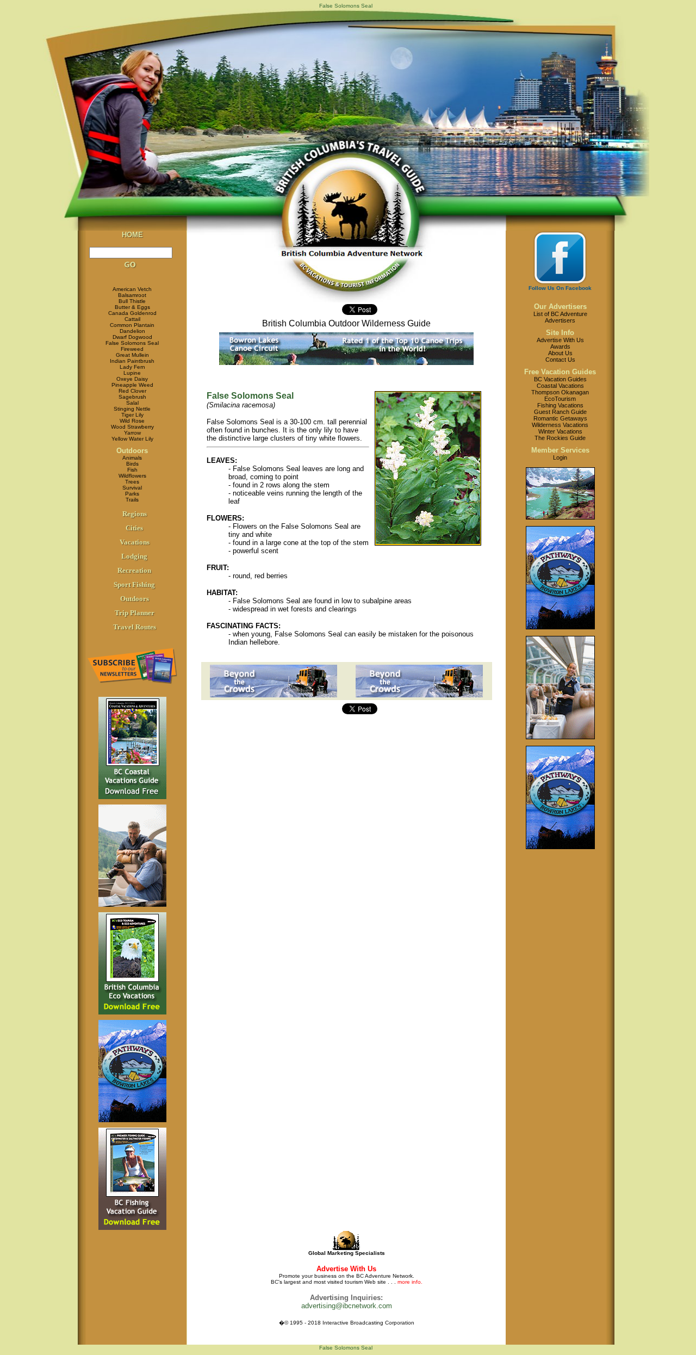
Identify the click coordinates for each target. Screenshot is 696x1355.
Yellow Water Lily (132, 439)
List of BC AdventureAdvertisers (560, 317)
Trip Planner (134, 613)
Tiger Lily (132, 415)
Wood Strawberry (132, 427)
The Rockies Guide (560, 438)
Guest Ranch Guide (560, 412)
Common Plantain (132, 325)
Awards (560, 346)
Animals (132, 458)
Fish (132, 470)
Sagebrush (132, 397)
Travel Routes (134, 627)
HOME (132, 235)
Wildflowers (132, 476)
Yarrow (132, 433)
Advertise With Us (560, 340)
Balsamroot (132, 295)
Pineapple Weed (132, 385)
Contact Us (560, 359)
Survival (132, 488)
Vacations (135, 542)
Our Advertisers (560, 306)
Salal (132, 403)
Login (560, 457)
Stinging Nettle (132, 409)
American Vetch (132, 289)
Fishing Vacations (560, 405)
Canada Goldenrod (132, 313)
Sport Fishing (134, 584)
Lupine (132, 373)
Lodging (134, 556)
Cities (134, 528)
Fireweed (132, 349)
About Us (560, 353)
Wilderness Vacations (560, 425)
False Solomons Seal (132, 343)
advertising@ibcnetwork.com (346, 1306)
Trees (132, 482)
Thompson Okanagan (560, 392)
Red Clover (132, 391)
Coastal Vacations (560, 385)
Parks (132, 494)
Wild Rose (132, 421)
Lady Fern (132, 367)
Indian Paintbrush (132, 361)
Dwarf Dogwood (132, 337)
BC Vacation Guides (560, 379)
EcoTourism (560, 398)
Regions (134, 514)
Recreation (134, 570)
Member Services (560, 450)
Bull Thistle (132, 301)
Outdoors (132, 451)
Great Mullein (132, 355)
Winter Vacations (560, 431)
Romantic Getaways (560, 418)
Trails (132, 500)
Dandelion (132, 331)
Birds (132, 464)
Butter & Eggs (132, 307)
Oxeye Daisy (132, 379)
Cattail (132, 319)
